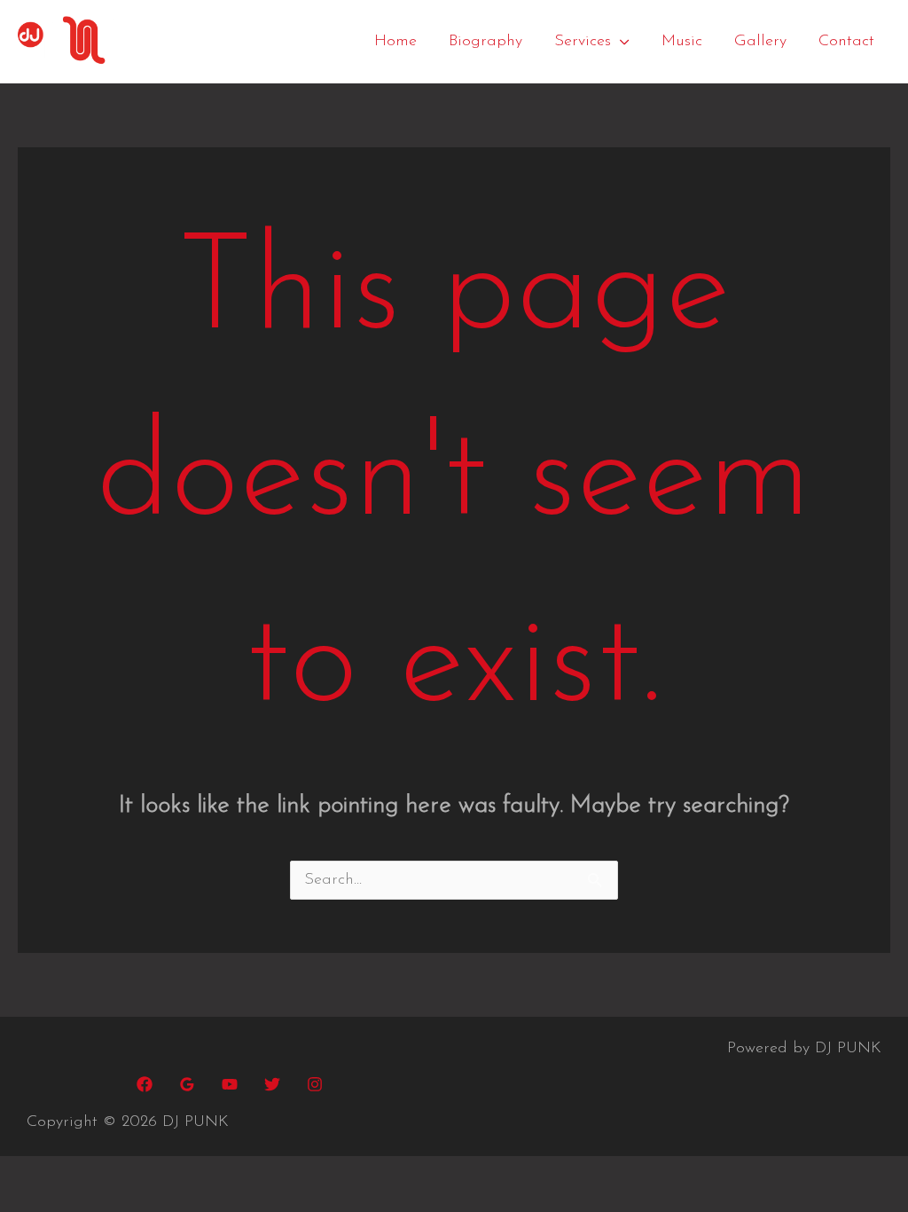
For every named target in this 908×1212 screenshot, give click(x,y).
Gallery (760, 42)
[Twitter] (272, 1084)
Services (582, 42)
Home (395, 42)
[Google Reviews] (187, 1084)
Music (681, 42)
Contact (846, 42)
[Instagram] (315, 1084)
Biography (485, 42)
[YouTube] (230, 1084)
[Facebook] (145, 1084)
